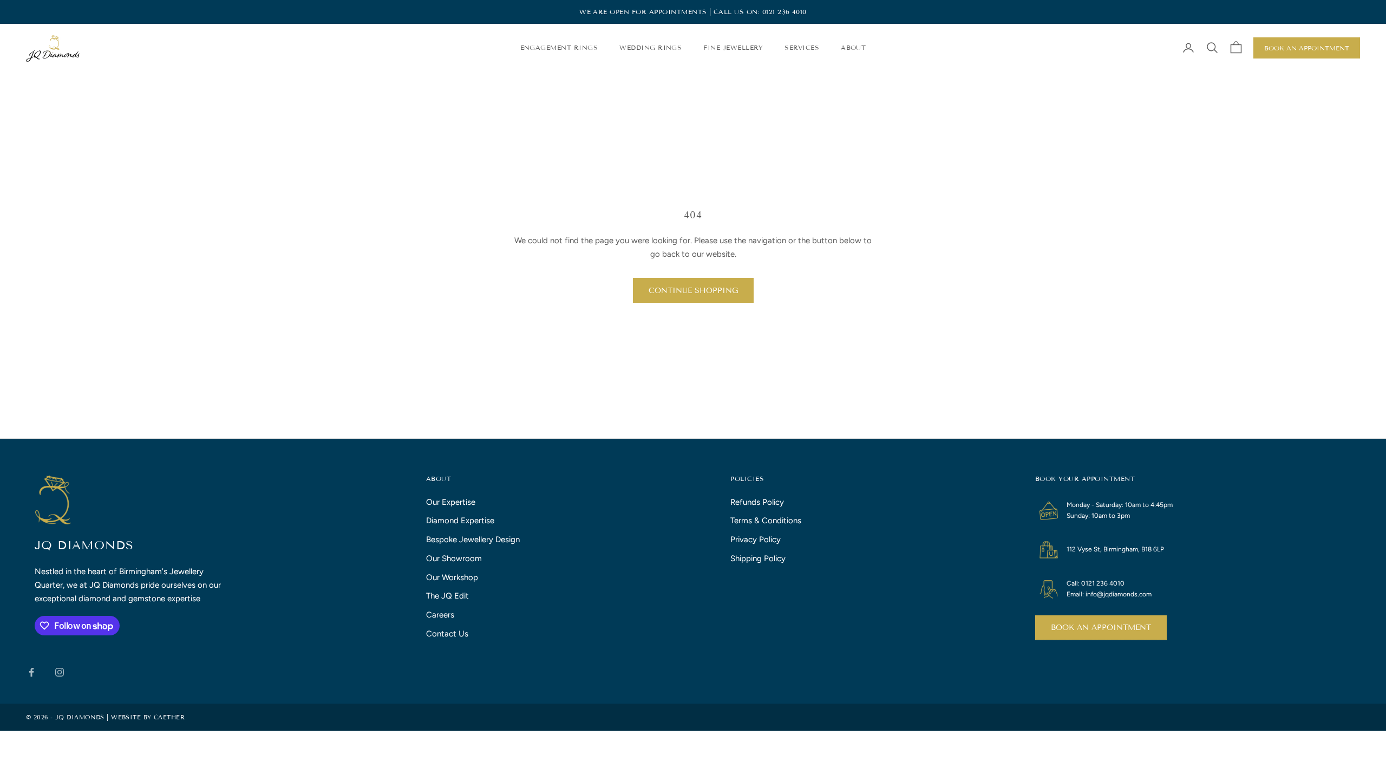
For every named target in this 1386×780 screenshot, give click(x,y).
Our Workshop (452, 577)
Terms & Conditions (765, 520)
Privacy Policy (755, 539)
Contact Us (447, 634)
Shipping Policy (758, 558)
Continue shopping (693, 290)
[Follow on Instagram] (59, 672)
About (853, 47)
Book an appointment (1101, 627)
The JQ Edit (447, 596)
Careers (440, 615)
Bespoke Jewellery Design (473, 539)
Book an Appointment (1306, 48)
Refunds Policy (757, 502)
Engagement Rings (559, 47)
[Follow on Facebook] (31, 672)
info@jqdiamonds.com (1119, 594)
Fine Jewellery (733, 47)
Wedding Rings (650, 47)
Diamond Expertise (460, 520)
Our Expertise (450, 502)
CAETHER (169, 717)
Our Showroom (454, 558)
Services (801, 47)
